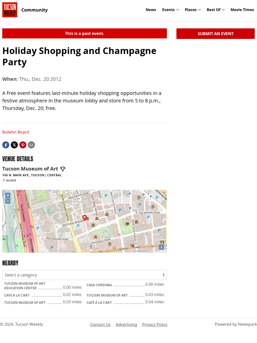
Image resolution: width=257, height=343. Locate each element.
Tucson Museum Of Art (107, 295)
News (151, 9)
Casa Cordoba (100, 285)
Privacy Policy (154, 324)
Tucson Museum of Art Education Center (24, 285)
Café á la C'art (100, 302)
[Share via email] (31, 144)
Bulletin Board (15, 132)
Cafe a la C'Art (17, 295)
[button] (22, 144)
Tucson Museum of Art (25, 302)
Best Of (214, 9)
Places (191, 9)
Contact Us (100, 324)
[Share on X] (14, 144)
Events (168, 9)
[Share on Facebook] (5, 144)
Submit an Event (216, 33)
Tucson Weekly (29, 324)
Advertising (126, 324)
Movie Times (242, 9)
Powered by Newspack (236, 324)
